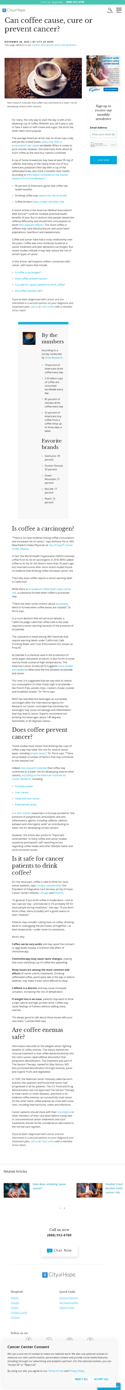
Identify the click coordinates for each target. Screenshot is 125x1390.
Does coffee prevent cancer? (31, 278)
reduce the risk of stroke (53, 195)
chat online (47, 306)
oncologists (64, 1112)
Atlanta (14, 1297)
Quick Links (67, 1291)
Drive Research (53, 357)
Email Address (98, 127)
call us (34, 306)
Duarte (14, 1307)
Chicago (44, 893)
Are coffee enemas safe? (29, 290)
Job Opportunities (68, 1302)
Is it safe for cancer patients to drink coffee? (40, 284)
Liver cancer (22, 792)
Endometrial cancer (26, 804)
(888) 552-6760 (75, 2)
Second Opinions (68, 1297)
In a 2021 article (21, 813)
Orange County (19, 1312)
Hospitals (17, 1291)
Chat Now (62, 1250)
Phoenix (58, 893)
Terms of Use (56, 1371)
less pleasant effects (31, 225)
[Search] (110, 9)
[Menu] (119, 9)
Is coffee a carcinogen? (28, 272)
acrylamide (62, 603)
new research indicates (34, 768)
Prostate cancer (24, 786)
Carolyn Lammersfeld (48, 885)
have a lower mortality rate (48, 201)
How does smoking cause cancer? (49, 1186)
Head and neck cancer (27, 798)
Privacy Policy (76, 1371)
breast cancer (38, 753)
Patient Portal (66, 1307)
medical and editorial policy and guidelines (54, 45)
